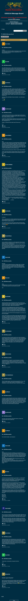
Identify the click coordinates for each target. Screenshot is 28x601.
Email (4, 73)
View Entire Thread (23, 39)
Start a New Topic (5, 36)
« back (2, 596)
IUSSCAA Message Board (8, 34)
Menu (4, 29)
